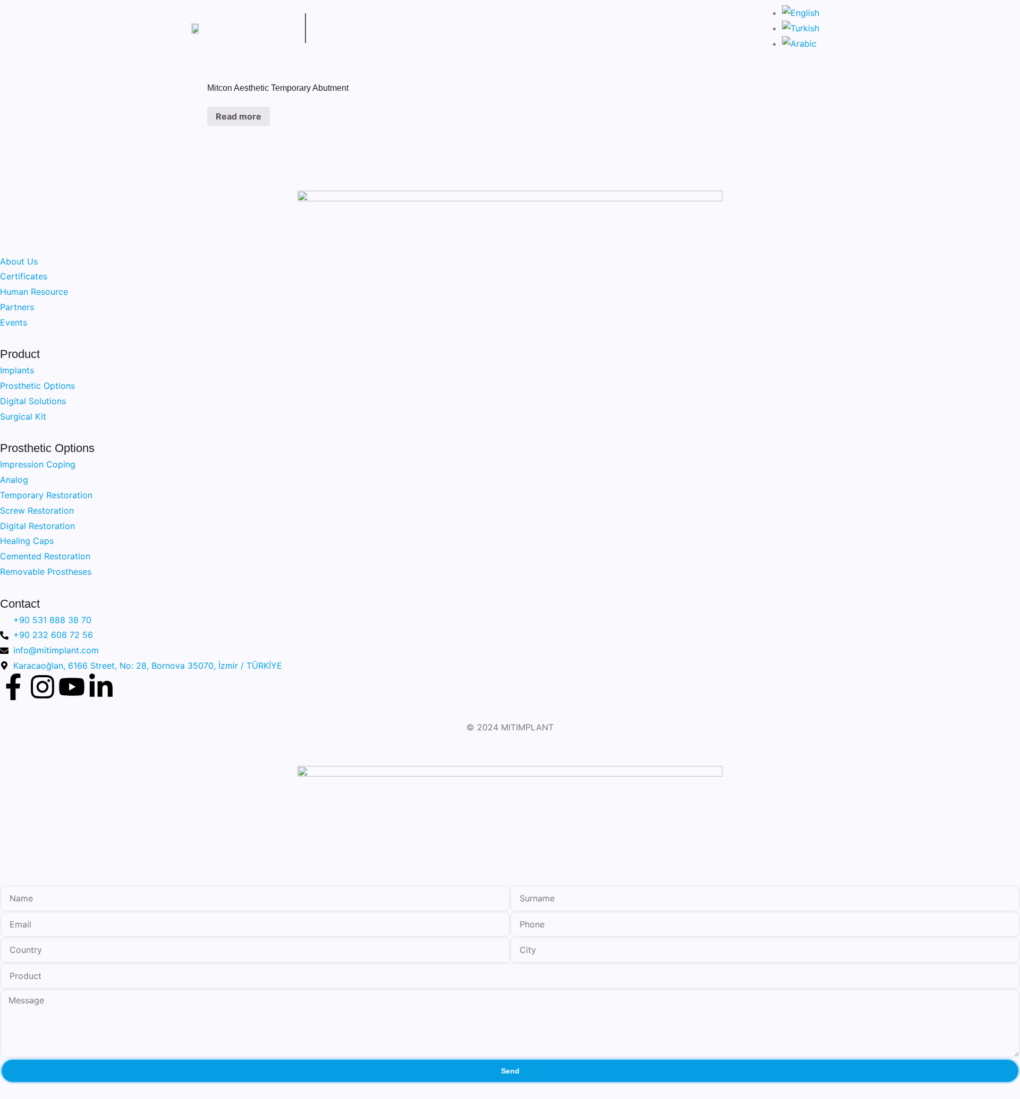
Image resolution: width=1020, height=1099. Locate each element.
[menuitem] (800, 12)
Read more (238, 116)
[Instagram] (42, 687)
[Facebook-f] (13, 687)
